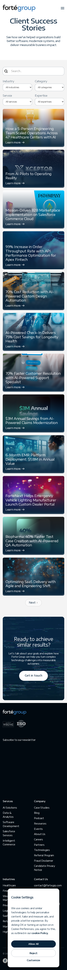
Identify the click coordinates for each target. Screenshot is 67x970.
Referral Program (44, 855)
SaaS (5, 915)
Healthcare (9, 885)
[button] (62, 8)
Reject (33, 953)
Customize (33, 960)
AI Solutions (10, 807)
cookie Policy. (39, 933)
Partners (39, 844)
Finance (7, 890)
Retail (6, 921)
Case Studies (41, 807)
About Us (39, 834)
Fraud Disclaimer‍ (43, 860)
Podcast (39, 818)
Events (38, 828)
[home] (19, 8)
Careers (38, 839)
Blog (36, 812)
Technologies (42, 849)
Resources (40, 823)
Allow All (33, 944)
